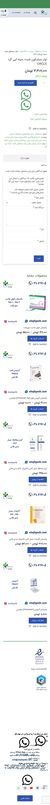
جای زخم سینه (36, 140)
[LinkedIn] (37, 788)
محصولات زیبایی (35, 51)
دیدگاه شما (38, 207)
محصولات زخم (36, 133)
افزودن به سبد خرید (26, 83)
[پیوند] (44, 12)
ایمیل (41, 241)
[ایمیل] (44, 788)
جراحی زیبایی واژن (34, 143)
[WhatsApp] (19, 788)
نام (42, 229)
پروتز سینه (19, 137)
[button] (38, 128)
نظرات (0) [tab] (25, 158)
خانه (45, 51)
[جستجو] (35, 12)
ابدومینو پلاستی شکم (32, 137)
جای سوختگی (25, 140)
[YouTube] (31, 788)
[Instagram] (25, 788)
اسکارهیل (23, 51)
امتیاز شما (39, 198)
